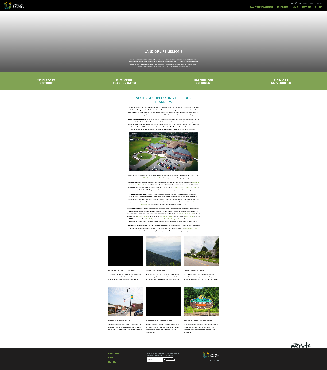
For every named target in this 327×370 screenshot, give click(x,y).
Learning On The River (121, 270)
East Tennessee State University (184, 214)
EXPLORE (113, 353)
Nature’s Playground (159, 320)
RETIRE (112, 361)
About (305, 3)
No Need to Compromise (198, 320)
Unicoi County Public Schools (151, 178)
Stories (312, 3)
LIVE (110, 357)
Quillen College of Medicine (152, 219)
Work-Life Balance (119, 320)
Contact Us (129, 359)
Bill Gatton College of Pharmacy (174, 219)
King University (189, 216)
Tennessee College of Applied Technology (185, 187)
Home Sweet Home (194, 270)
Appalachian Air (155, 270)
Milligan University (142, 216)
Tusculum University (165, 216)
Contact (319, 3)
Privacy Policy (169, 367)
